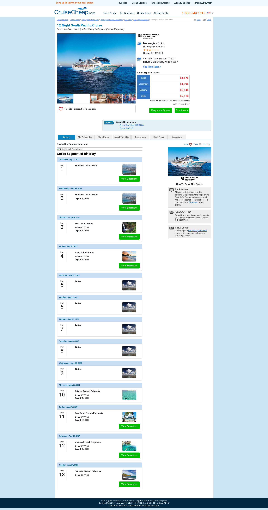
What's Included (85, 137)
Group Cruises (139, 3)
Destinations (127, 13)
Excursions (177, 137)
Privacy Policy (123, 505)
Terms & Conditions (134, 505)
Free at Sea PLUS (126, 128)
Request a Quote (160, 110)
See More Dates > (152, 66)
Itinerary (66, 137)
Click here (193, 202)
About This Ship (121, 137)
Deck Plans (158, 137)
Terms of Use (113, 505)
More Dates (103, 137)
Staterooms (140, 137)
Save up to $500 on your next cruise (75, 3)
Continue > (182, 110)
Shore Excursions (160, 3)
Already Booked (182, 3)
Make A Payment (203, 3)
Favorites (122, 3)
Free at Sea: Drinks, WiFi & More (132, 125)
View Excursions (129, 178)
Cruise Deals (161, 13)
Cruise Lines (144, 13)
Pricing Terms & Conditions (150, 505)
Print (199, 20)
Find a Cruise (110, 13)
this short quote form (197, 230)
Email (209, 20)
